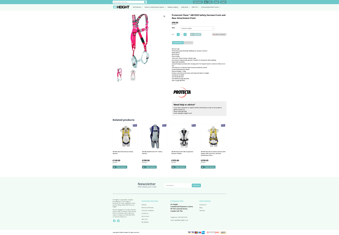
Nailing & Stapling (173, 7)
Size (173, 28)
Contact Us (145, 213)
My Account (145, 216)
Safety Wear (184, 7)
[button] (164, 16)
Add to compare (220, 34)
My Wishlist (145, 222)
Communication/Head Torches (210, 7)
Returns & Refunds (147, 208)
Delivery (144, 205)
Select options (121, 167)
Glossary (202, 210)
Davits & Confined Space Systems (154, 7)
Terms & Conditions (148, 210)
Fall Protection (137, 7)
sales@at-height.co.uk (185, 113)
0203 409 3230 (182, 111)
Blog (200, 208)
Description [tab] (188, 42)
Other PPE (195, 7)
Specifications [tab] (177, 42)
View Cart (144, 219)
